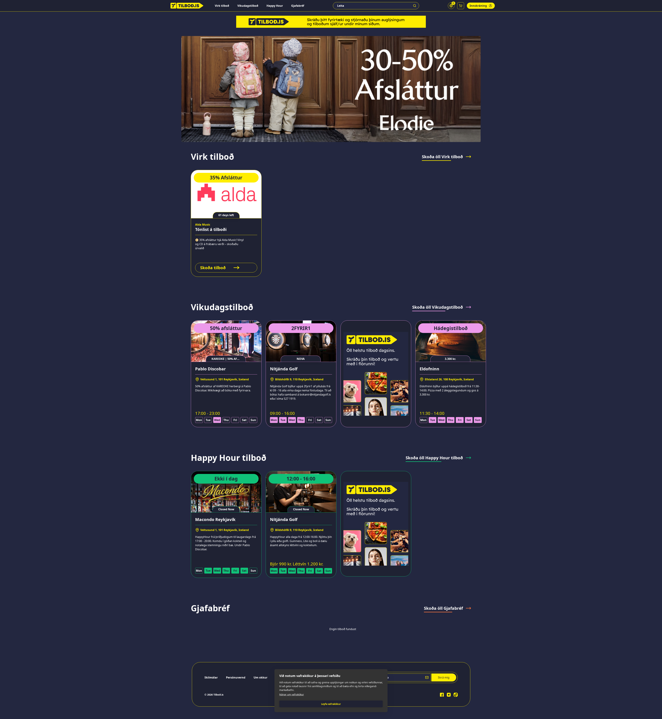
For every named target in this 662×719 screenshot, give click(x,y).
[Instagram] (449, 695)
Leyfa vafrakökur (331, 704)
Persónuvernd (235, 677)
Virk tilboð (222, 6)
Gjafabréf (297, 6)
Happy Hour (275, 6)
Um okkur (260, 677)
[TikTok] (456, 695)
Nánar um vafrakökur (291, 694)
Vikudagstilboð (247, 6)
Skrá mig (443, 677)
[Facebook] (442, 695)
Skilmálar (211, 677)
